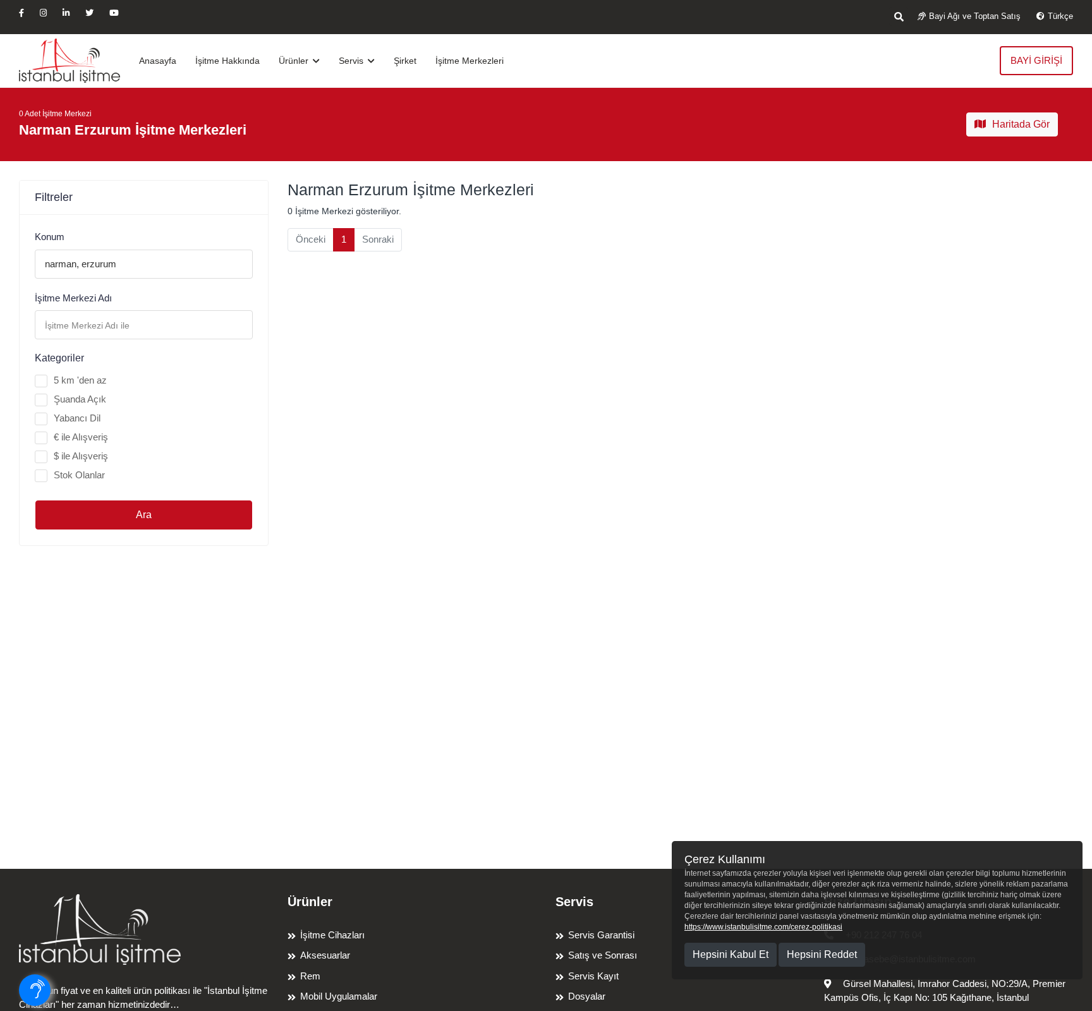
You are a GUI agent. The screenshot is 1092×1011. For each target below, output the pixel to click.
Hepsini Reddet (822, 954)
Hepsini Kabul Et (730, 954)
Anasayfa (157, 61)
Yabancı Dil (77, 418)
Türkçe (1060, 16)
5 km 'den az (80, 380)
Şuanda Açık (80, 399)
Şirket (405, 61)
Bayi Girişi (1036, 60)
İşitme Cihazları (332, 934)
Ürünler (295, 61)
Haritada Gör (1021, 124)
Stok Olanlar (79, 474)
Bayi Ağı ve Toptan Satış (975, 16)
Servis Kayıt (593, 976)
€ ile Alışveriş (81, 437)
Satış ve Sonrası (602, 955)
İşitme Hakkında (227, 61)
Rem (310, 976)
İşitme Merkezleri (469, 61)
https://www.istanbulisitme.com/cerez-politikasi (763, 927)
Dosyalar (586, 996)
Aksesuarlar (325, 955)
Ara (144, 514)
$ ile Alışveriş (81, 456)
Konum (49, 236)
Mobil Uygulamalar (338, 996)
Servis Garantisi (601, 934)
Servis (352, 61)
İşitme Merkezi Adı (73, 298)
